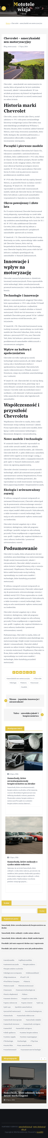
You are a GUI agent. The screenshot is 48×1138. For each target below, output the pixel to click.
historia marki (9, 986)
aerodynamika (9, 960)
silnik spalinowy (10, 1032)
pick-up (40, 1003)
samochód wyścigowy (24, 1028)
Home (8, 23)
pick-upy (7, 1007)
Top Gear (35, 1041)
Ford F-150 (25, 977)
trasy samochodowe (25, 1045)
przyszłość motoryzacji (12, 1011)
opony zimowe (27, 1003)
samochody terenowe (11, 1024)
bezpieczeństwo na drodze (13, 969)
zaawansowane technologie (31, 1050)
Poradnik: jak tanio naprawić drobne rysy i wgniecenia (23, 943)
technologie (22, 1041)
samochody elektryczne (26, 1015)
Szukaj (6, 903)
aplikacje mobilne (25, 960)
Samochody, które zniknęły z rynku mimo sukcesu (21, 933)
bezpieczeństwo (29, 964)
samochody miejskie (34, 1020)
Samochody (8, 1015)
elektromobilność (33, 973)
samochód (8, 1028)
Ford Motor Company (12, 981)
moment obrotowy (10, 998)
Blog (5, 46)
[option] (24, 1083)
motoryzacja (12, 46)
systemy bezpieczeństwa (29, 1032)
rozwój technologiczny (34, 1011)
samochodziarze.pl (25, 1127)
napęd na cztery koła (29, 998)
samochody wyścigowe (32, 1024)
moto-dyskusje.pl (39, 1127)
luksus (25, 994)
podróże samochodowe (24, 1007)
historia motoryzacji (26, 986)
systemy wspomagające (29, 1037)
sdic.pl (23, 1129)
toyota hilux (8, 1045)
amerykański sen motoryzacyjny (18, 678)
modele (24, 687)
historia (24, 683)
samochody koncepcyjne (13, 1020)
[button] (41, 1059)
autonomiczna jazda (11, 964)
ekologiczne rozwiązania (13, 973)
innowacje (34, 683)
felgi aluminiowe (10, 977)
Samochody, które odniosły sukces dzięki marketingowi (23, 938)
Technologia (8, 1041)
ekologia (13, 683)
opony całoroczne (10, 1003)
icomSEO (40, 1132)
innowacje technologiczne (26, 990)
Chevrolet (38, 678)
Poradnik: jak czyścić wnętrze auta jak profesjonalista (22, 948)
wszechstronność (10, 1050)
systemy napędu (10, 1037)
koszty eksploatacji (11, 994)
